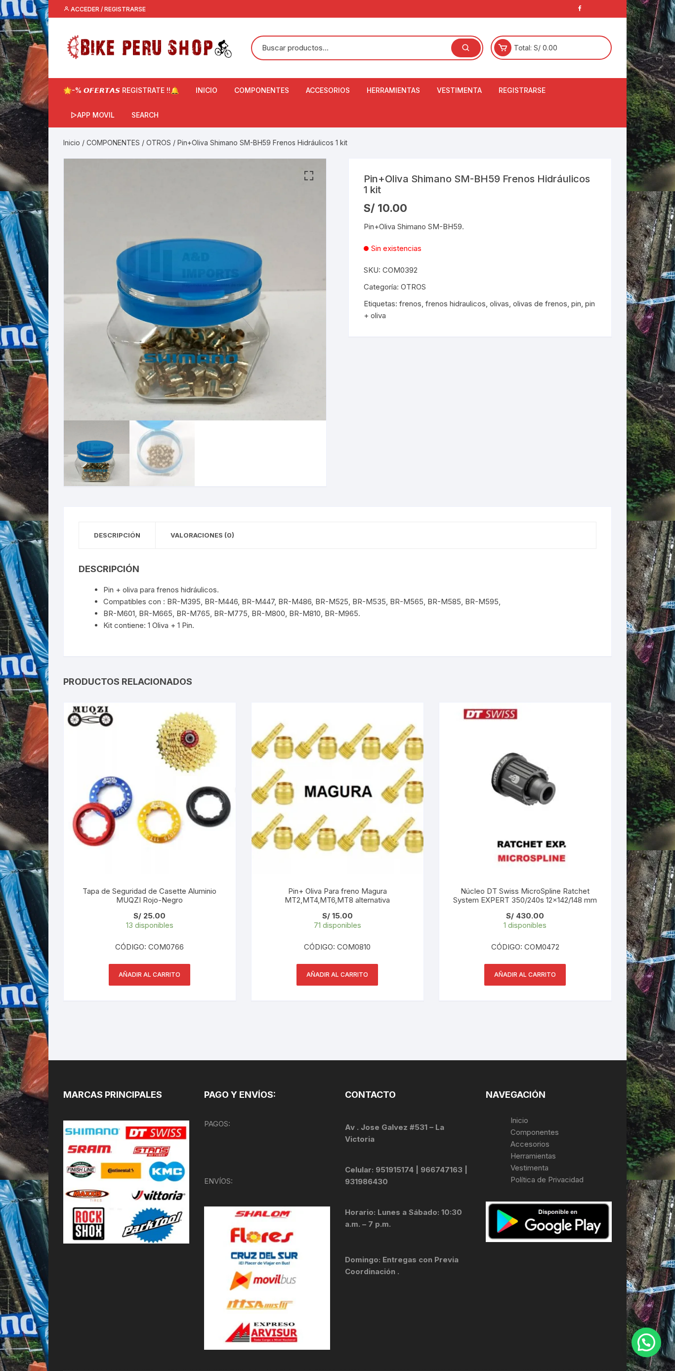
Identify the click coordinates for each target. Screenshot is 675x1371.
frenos (410, 303)
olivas (499, 303)
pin (576, 303)
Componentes (534, 1132)
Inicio (71, 142)
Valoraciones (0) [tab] (202, 535)
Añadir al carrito (149, 974)
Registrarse (522, 90)
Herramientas (534, 1156)
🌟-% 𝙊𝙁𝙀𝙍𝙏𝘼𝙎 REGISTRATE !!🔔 (121, 90)
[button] (308, 175)
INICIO (206, 90)
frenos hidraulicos (455, 303)
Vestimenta (529, 1167)
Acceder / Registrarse (107, 9)
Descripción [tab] (117, 535)
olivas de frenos (540, 303)
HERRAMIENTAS (393, 90)
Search (145, 115)
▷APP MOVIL (93, 115)
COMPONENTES (261, 90)
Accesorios (529, 1144)
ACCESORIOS (328, 90)
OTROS (158, 142)
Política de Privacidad (547, 1179)
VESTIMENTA (459, 90)
